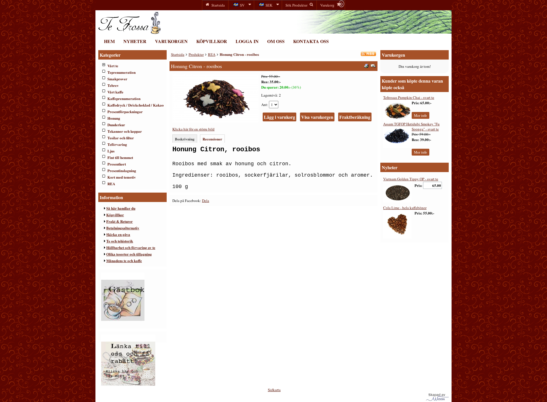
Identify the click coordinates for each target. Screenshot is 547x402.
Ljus (111, 151)
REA (111, 183)
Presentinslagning (121, 170)
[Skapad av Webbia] (437, 399)
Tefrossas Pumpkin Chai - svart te (408, 97)
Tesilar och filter (120, 137)
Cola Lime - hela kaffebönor (404, 207)
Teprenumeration (121, 72)
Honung (113, 118)
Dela (205, 200)
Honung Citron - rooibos (239, 54)
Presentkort (116, 164)
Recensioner (212, 139)
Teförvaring (117, 144)
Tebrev (113, 85)
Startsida (177, 54)
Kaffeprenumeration (123, 98)
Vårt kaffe (115, 92)
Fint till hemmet (120, 157)
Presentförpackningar (125, 111)
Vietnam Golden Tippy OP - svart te (410, 178)
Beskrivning (185, 139)
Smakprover (117, 78)
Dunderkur (116, 124)
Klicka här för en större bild (193, 129)
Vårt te (112, 65)
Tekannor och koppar (124, 131)
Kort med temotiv (121, 177)
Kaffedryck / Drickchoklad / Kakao (135, 105)
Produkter (196, 54)
